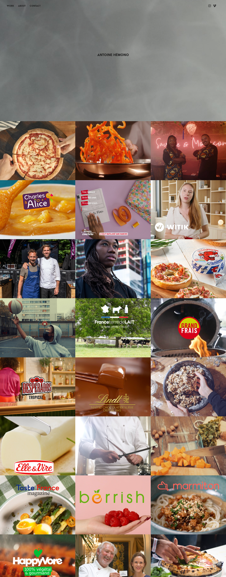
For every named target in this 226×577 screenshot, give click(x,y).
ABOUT (22, 5)
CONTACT (35, 5)
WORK (10, 5)
